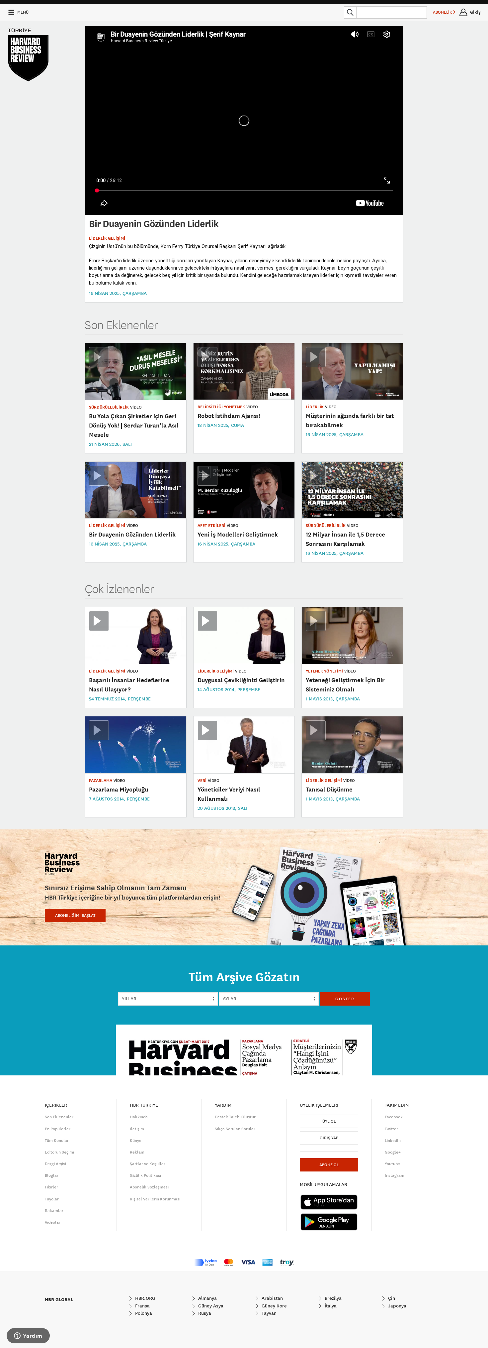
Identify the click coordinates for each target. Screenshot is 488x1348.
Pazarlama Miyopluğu (118, 789)
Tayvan (268, 1313)
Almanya (207, 1298)
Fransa (142, 1306)
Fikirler (51, 1187)
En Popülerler (57, 1129)
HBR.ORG (144, 1298)
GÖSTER (345, 999)
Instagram (394, 1175)
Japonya (396, 1306)
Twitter (391, 1129)
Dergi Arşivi (55, 1163)
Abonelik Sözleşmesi (149, 1187)
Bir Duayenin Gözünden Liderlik (132, 534)
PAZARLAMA (100, 780)
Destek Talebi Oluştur (235, 1117)
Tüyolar (52, 1199)
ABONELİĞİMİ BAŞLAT (75, 915)
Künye (135, 1140)
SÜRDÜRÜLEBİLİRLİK (109, 407)
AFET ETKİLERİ (211, 525)
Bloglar (51, 1175)
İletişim (137, 1129)
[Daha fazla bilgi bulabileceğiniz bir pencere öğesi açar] (28, 1336)
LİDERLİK (315, 407)
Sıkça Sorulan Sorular (235, 1129)
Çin (391, 1298)
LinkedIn (393, 1140)
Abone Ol (329, 1164)
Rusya (204, 1313)
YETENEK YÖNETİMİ (324, 671)
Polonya (143, 1313)
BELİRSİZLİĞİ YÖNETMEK (221, 407)
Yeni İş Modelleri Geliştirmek (238, 534)
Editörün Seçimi (59, 1152)
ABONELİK (443, 12)
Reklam (137, 1152)
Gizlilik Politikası (145, 1175)
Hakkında (139, 1117)
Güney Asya (210, 1306)
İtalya (330, 1306)
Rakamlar (54, 1210)
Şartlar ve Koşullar (147, 1163)
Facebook (394, 1117)
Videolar (52, 1222)
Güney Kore (273, 1306)
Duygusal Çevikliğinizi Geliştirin (241, 680)
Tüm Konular (57, 1140)
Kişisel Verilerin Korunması (155, 1199)
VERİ (202, 780)
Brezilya (332, 1298)
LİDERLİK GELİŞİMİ (107, 238)
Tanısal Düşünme (329, 789)
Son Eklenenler (59, 1117)
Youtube (392, 1163)
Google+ (393, 1152)
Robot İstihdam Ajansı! (229, 416)
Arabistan (271, 1298)
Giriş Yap (329, 1138)
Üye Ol (329, 1121)
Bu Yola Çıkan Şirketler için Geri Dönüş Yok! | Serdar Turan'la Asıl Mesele (134, 425)
